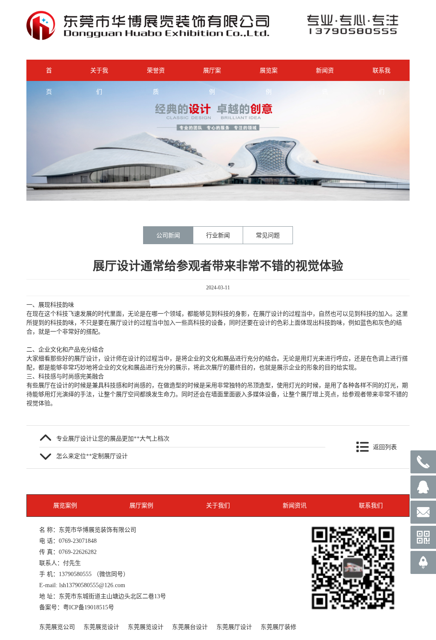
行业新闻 (218, 235)
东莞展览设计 (101, 627)
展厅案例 (212, 74)
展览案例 (269, 74)
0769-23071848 (78, 541)
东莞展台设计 (190, 627)
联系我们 (381, 74)
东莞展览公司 (57, 627)
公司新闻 (168, 235)
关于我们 (99, 74)
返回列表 (385, 447)
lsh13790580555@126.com (92, 585)
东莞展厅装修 (278, 627)
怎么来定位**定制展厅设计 (92, 456)
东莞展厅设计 (234, 627)
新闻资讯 (325, 74)
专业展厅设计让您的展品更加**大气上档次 (112, 438)
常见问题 (268, 235)
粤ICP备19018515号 (88, 607)
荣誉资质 (156, 74)
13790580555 (75, 574)
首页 (49, 74)
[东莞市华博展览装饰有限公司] (147, 38)
